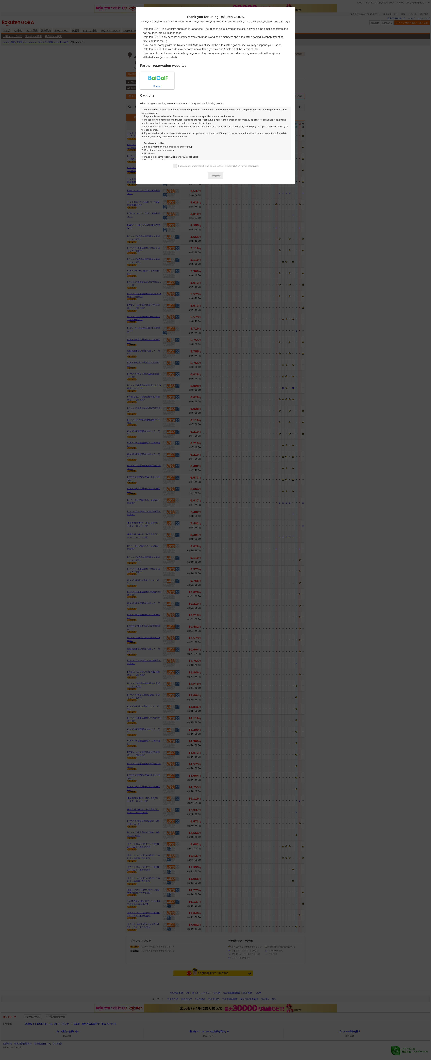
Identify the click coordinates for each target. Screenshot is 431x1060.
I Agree (215, 175)
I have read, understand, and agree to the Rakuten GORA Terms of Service (218, 166)
